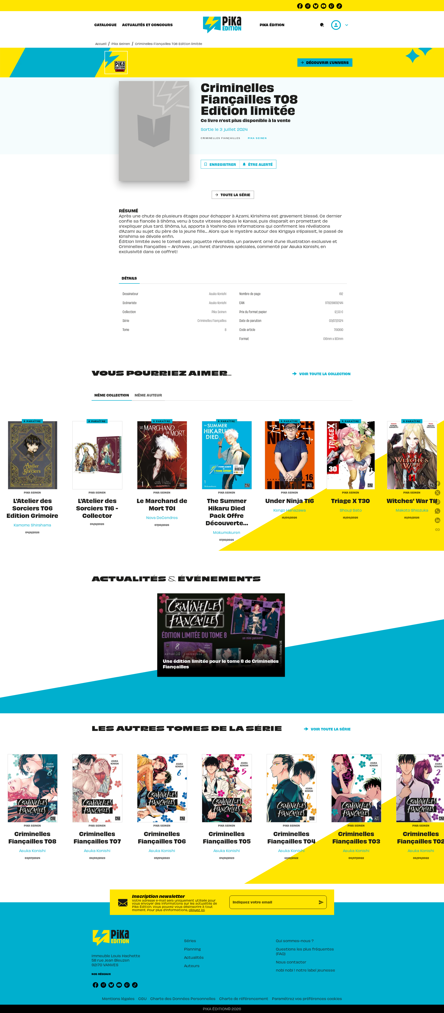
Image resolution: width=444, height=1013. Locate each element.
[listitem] (300, 6)
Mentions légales (118, 998)
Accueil (100, 44)
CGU (142, 998)
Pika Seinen (120, 44)
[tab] (105, 24)
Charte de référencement (243, 998)
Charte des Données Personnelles (183, 998)
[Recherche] (322, 25)
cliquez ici (197, 910)
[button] (324, 62)
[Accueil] (222, 25)
